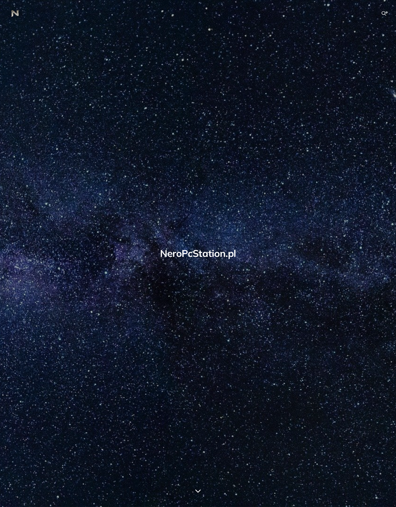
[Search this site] (384, 13)
